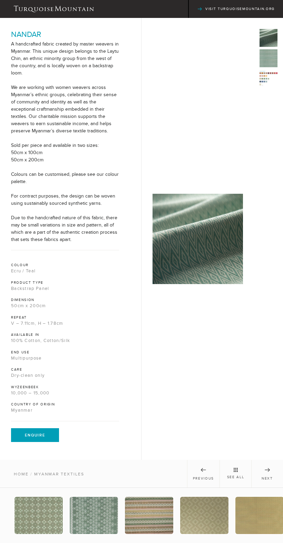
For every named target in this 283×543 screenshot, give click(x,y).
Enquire (35, 435)
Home (21, 474)
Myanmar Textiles (59, 474)
